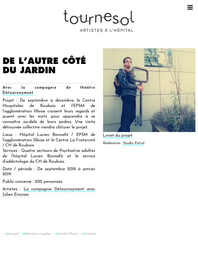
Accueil (13, 233)
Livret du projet (118, 136)
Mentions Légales (38, 233)
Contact (90, 233)
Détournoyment (18, 93)
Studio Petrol (133, 143)
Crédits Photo (68, 233)
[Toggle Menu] (190, 7)
